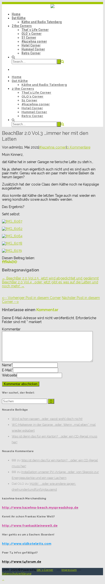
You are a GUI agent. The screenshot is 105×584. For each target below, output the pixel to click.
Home (16, 14)
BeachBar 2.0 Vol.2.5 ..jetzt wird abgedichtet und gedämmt (50, 278)
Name (6, 365)
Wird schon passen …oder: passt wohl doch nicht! (47, 419)
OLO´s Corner (31, 34)
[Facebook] (4, 262)
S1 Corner (28, 38)
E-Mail (7, 370)
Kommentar (11, 329)
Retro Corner (31, 53)
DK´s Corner (45, 570)
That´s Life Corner (35, 30)
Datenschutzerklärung (16, 573)
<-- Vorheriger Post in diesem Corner (31, 298)
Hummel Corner (33, 49)
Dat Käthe (19, 18)
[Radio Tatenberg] (52, 7)
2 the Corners (22, 26)
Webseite (9, 375)
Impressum (69, 570)
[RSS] (8, 262)
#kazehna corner (34, 41)
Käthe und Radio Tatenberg (41, 22)
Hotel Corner (31, 45)
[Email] (14, 262)
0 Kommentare (78, 147)
